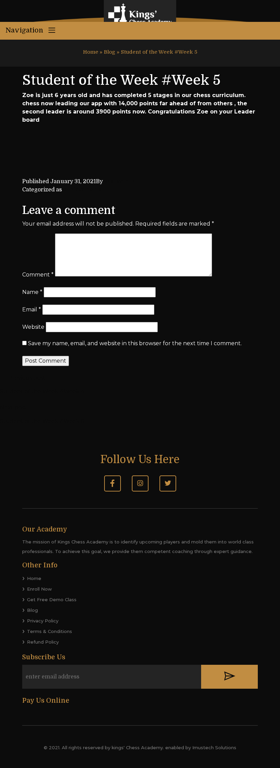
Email (31, 309)
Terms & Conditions (49, 631)
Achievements (82, 190)
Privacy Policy (42, 620)
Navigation (25, 30)
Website (33, 327)
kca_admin (119, 181)
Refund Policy (43, 642)
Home (90, 52)
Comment (38, 274)
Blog (109, 52)
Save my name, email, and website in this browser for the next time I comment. (135, 343)
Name (32, 292)
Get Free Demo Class (51, 599)
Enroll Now (39, 589)
